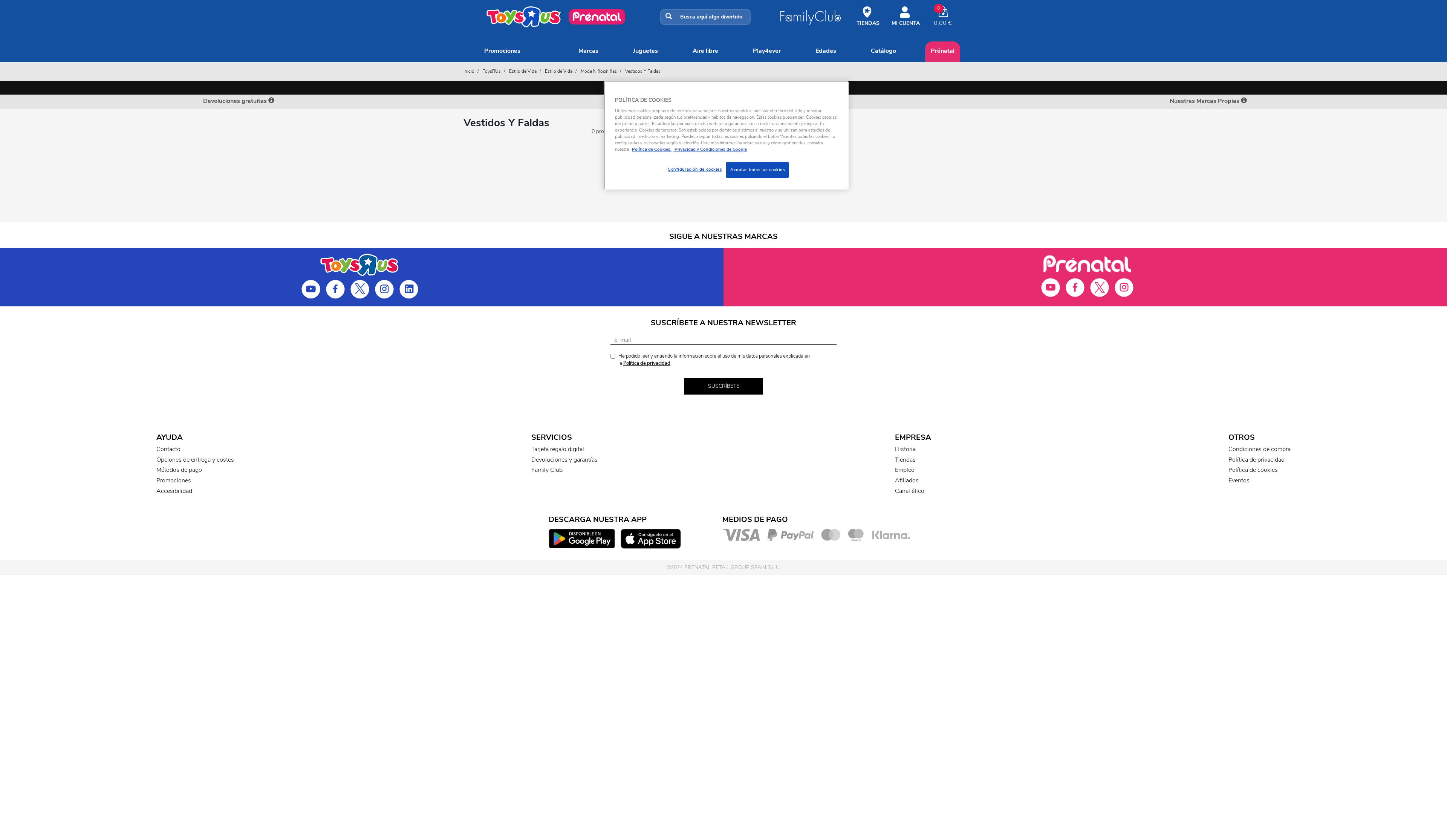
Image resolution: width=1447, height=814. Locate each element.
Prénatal (942, 51)
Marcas (588, 51)
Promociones (502, 51)
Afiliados (907, 480)
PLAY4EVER (767, 51)
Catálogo (883, 51)
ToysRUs (492, 71)
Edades (825, 51)
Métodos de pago (179, 470)
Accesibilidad (174, 491)
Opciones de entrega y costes (195, 460)
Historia (905, 449)
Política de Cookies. (651, 149)
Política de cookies (1253, 470)
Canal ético (909, 491)
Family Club (547, 470)
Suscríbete (723, 386)
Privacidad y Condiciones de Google (710, 149)
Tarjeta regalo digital (557, 449)
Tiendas (905, 460)
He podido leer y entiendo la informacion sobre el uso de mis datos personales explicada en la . (714, 360)
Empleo (905, 470)
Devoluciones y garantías (564, 460)
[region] (726, 135)
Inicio (468, 71)
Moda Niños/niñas (599, 71)
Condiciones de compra (1259, 449)
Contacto (168, 449)
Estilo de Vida (523, 71)
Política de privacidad (646, 363)
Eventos (1239, 480)
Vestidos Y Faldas (643, 71)
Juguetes (645, 51)
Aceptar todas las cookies (757, 170)
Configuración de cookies (695, 169)
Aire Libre (705, 51)
